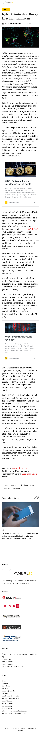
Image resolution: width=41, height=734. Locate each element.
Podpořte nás (7, 708)
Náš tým (5, 683)
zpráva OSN (16, 488)
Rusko (7, 488)
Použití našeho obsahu (10, 696)
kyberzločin (24, 485)
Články (5, 9)
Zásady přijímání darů (10, 698)
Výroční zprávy (7, 703)
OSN (32, 485)
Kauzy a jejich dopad (9, 691)
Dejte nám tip (7, 706)
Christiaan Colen (29, 474)
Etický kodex (7, 701)
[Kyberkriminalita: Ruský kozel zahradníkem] (20, 37)
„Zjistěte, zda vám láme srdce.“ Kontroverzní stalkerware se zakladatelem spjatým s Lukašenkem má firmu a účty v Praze (20, 536)
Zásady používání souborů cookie (14, 711)
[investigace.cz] (7, 3)
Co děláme (6, 686)
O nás (4, 681)
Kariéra (5, 688)
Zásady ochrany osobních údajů (14, 713)
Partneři (5, 693)
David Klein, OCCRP (21, 468)
